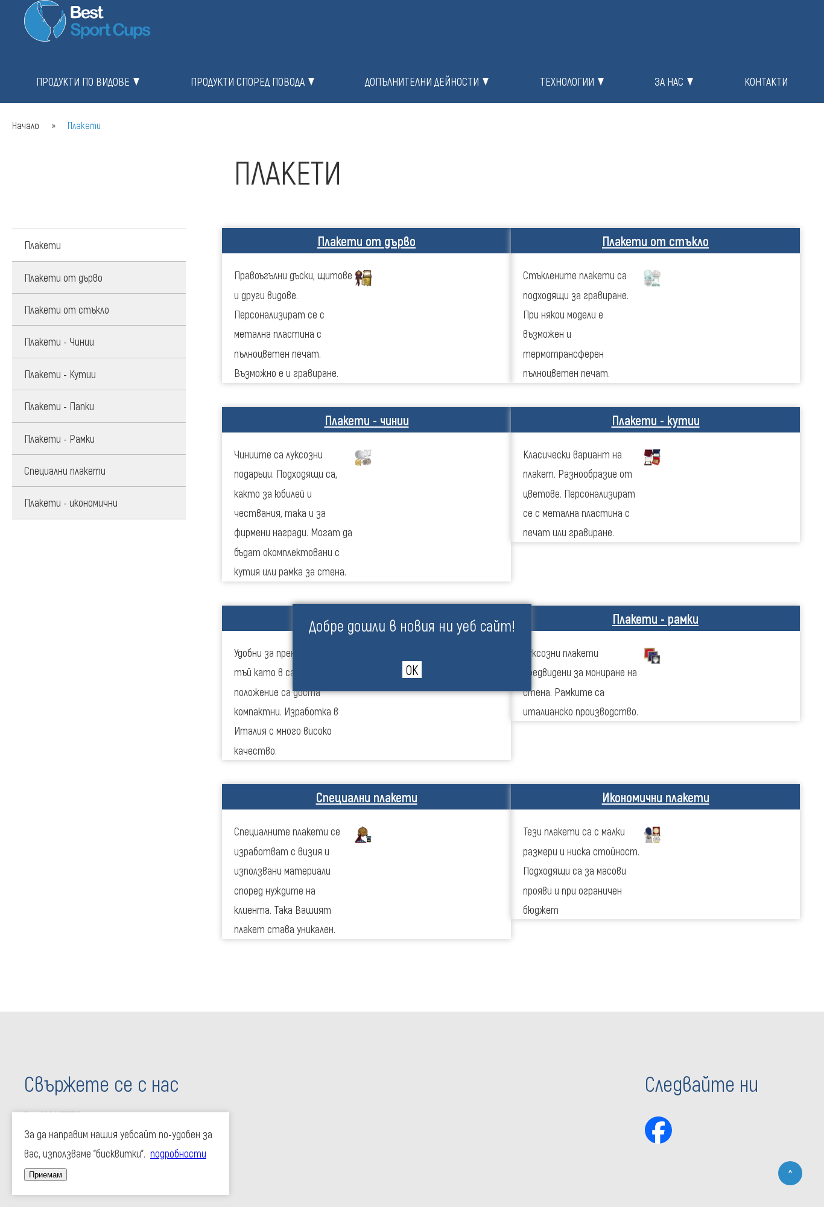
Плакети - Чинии (59, 341)
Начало (25, 125)
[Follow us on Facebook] (658, 1130)
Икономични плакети (655, 797)
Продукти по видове (83, 81)
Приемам (45, 1174)
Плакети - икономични (71, 502)
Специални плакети (65, 470)
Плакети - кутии (656, 420)
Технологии (567, 81)
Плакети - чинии (367, 420)
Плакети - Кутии (60, 374)
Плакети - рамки (655, 618)
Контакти (766, 81)
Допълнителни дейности (422, 81)
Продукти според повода (248, 81)
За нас (668, 81)
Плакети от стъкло (66, 309)
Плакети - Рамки (59, 438)
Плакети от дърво (63, 277)
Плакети (42, 245)
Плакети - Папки (59, 406)
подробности (178, 1153)
